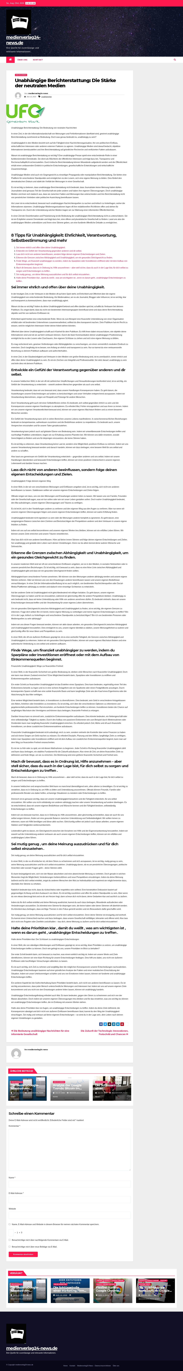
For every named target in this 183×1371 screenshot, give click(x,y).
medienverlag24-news (38, 93)
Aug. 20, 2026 (19, 1295)
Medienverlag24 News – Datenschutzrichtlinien (94, 1366)
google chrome (117, 1280)
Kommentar (14, 1126)
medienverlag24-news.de (31, 1348)
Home (65, 1366)
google (107, 1280)
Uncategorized (21, 75)
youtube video (144, 1284)
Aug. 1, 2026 (103, 1295)
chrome (99, 1280)
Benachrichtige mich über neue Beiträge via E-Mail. (34, 1247)
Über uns (22, 60)
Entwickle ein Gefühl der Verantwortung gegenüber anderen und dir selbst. (49, 251)
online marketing (60, 1284)
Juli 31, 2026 (146, 1295)
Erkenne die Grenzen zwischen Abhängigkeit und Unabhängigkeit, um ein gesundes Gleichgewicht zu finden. (64, 258)
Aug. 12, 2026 (61, 1295)
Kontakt (38, 60)
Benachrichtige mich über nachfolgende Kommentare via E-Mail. (40, 1240)
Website (12, 1209)
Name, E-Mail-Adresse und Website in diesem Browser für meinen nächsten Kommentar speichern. (55, 1224)
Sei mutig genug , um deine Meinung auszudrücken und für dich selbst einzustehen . (53, 274)
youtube (164, 1280)
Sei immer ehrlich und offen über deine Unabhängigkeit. (40, 247)
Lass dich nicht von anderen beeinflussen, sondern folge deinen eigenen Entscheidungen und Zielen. (61, 254)
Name (12, 1178)
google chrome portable (106, 1284)
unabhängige (46, 97)
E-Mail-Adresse (16, 1193)
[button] (175, 60)
